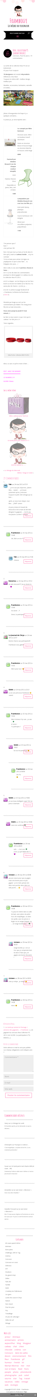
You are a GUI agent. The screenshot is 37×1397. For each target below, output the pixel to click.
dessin (7, 1356)
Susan (7, 1166)
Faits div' (8, 1282)
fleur (7, 1359)
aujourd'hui (10, 1343)
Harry (6, 1123)
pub (20, 1375)
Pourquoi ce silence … (22, 1145)
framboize (15, 1359)
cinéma (17, 1349)
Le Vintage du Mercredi (12, 470)
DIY (6, 1269)
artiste (21, 1340)
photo (15, 1372)
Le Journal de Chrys (16, 635)
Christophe (8, 1145)
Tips (25, 1392)
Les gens (8, 1294)
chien (21, 1346)
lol (23, 1362)
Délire (7, 1278)
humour (8, 1362)
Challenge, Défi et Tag (12, 1253)
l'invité (17, 1362)
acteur (7, 1337)
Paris (26, 1369)
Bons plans (9, 1250)
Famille (7, 1285)
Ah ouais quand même (12, 1243)
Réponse (28, 516)
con (24, 1349)
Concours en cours (11, 1262)
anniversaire (10, 1340)
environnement (19, 1356)
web (6, 1385)
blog (19, 1343)
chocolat (8, 1349)
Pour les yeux (24, 56)
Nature (7, 1301)
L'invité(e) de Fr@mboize (13, 1291)
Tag (20, 1378)
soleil (26, 1375)
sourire (8, 1378)
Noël (20, 1369)
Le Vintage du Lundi (17, 1123)
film (29, 1356)
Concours (16, 56)
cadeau (8, 1346)
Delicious (8, 1266)
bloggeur (27, 1343)
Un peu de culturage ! (12, 1317)
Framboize (18, 20)
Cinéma (7, 1256)
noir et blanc (10, 1369)
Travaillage (9, 1313)
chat (15, 1346)
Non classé (9, 1304)
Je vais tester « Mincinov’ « (23, 1190)
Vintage (7, 1323)
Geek (7, 1288)
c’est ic (6, 295)
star (15, 1378)
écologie (14, 1385)
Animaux (8, 1246)
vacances (9, 1381)
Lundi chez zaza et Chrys (13, 1298)
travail (27, 1378)
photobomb (25, 1372)
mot (28, 1365)
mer (22, 1365)
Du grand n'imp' (10, 1275)
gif (23, 1359)
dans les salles (21, 1353)
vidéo (17, 1381)
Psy (6, 1310)
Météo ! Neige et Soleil (24, 473)
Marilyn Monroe (12, 1365)
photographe (11, 1375)
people (8, 1372)
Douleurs (8, 1272)
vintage (24, 1381)
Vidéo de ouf (9, 1320)
